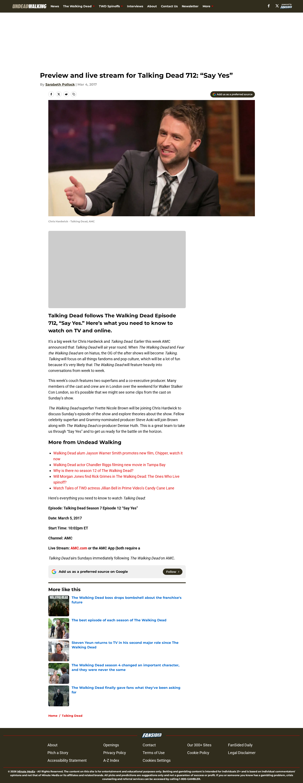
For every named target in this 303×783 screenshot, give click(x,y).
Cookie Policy (198, 752)
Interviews (135, 6)
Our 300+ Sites (199, 745)
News (55, 6)
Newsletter (190, 6)
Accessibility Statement (67, 760)
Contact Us (169, 6)
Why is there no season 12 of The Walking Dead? (93, 470)
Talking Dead (72, 716)
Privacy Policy (114, 752)
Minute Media (26, 771)
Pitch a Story (57, 752)
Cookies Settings (157, 760)
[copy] (74, 94)
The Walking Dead (77, 6)
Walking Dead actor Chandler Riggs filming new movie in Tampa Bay (109, 465)
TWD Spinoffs (109, 6)
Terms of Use (154, 752)
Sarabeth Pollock (60, 84)
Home (52, 716)
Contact (149, 745)
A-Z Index (111, 760)
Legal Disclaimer (242, 752)
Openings (111, 745)
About (152, 6)
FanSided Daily (240, 745)
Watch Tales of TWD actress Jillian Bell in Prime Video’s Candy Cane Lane (113, 488)
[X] (277, 6)
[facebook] (269, 6)
